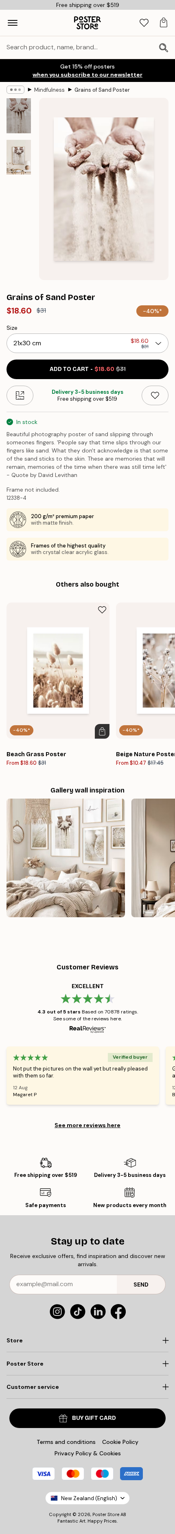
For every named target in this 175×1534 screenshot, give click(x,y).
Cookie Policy (120, 1442)
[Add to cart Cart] (102, 731)
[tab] (144, 23)
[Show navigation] (12, 23)
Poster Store (105, 1514)
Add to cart (88, 369)
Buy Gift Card (94, 1418)
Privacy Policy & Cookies (88, 1453)
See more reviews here (87, 1125)
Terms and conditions (66, 1442)
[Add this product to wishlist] (155, 395)
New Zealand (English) (89, 1498)
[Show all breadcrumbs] (15, 90)
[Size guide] (20, 395)
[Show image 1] (19, 115)
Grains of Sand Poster (102, 89)
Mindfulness (49, 89)
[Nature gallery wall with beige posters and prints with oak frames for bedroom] (66, 858)
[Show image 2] (19, 157)
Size (12, 327)
